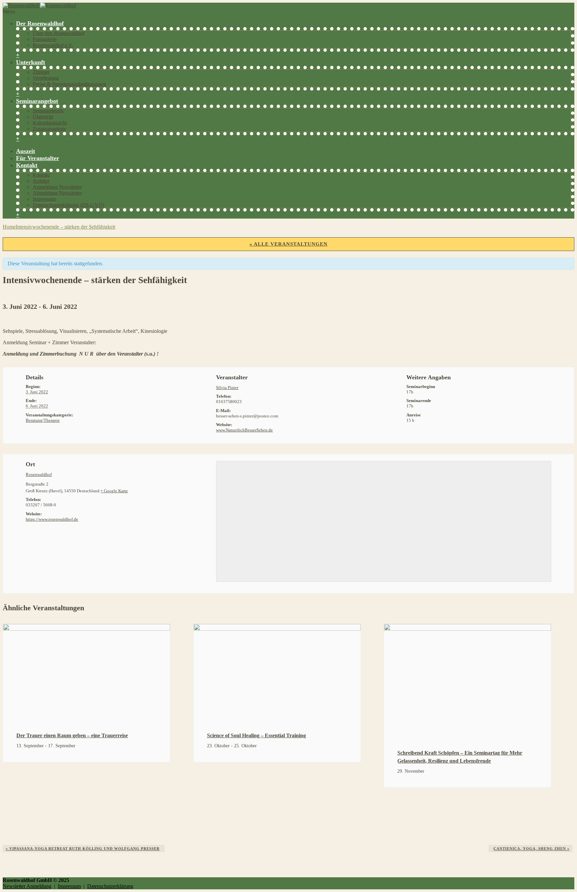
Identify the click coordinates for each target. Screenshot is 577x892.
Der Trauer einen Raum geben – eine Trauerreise (72, 735)
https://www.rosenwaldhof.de (52, 519)
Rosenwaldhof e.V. (53, 45)
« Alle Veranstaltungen (288, 244)
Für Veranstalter (37, 158)
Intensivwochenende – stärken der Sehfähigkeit (65, 227)
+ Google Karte (114, 490)
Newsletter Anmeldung (27, 886)
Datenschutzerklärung (110, 886)
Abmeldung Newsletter (57, 193)
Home (9, 227)
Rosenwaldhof (39, 474)
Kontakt (26, 165)
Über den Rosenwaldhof (58, 33)
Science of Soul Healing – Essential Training (256, 735)
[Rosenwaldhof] (39, 5)
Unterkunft (30, 62)
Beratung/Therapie (43, 420)
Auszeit (25, 151)
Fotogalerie (44, 39)
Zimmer (41, 72)
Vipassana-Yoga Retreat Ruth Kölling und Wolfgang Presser (83, 849)
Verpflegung (46, 78)
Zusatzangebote (49, 129)
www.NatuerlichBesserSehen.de (244, 429)
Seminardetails (48, 111)
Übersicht (43, 117)
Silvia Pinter (227, 387)
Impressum (44, 199)
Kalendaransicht (50, 123)
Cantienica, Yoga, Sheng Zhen (532, 849)
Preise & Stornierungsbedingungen (69, 84)
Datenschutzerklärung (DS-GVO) (68, 205)
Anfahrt (41, 181)
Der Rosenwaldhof (40, 23)
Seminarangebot (37, 101)
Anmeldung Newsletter (57, 187)
